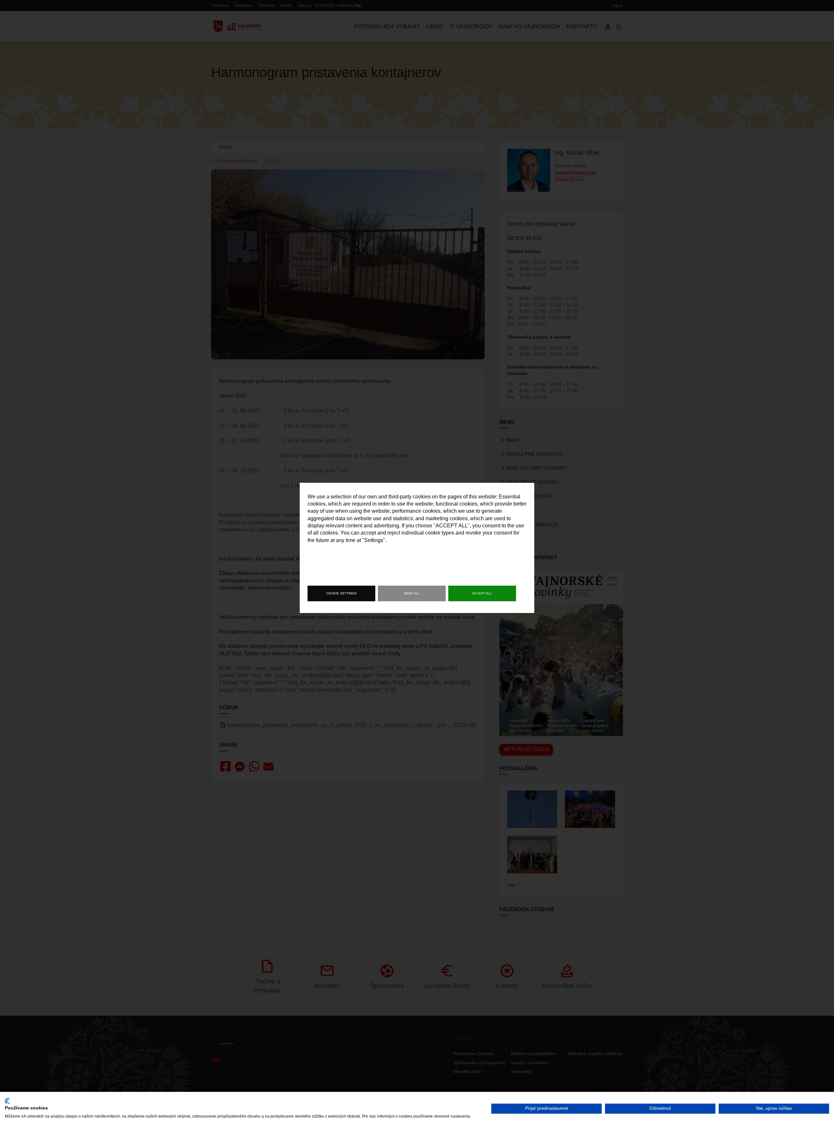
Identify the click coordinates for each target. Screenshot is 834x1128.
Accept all (482, 593)
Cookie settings (341, 593)
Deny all (412, 593)
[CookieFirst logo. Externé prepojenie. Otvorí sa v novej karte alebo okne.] (7, 1101)
